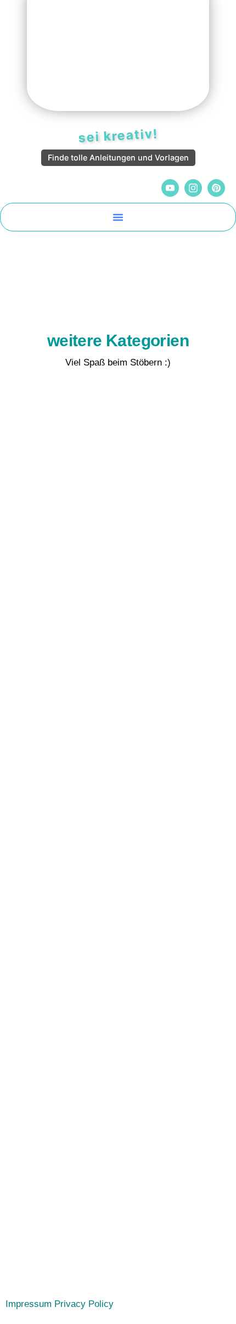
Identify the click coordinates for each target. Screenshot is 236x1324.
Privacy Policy (84, 1304)
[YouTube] (170, 188)
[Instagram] (193, 188)
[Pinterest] (216, 188)
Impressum (28, 1304)
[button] (118, 217)
